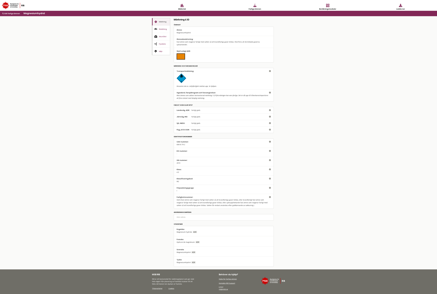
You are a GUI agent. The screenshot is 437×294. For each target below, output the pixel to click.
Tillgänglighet (157, 288)
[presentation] (161, 22)
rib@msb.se (223, 289)
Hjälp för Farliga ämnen (228, 279)
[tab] (161, 21)
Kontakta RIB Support (227, 283)
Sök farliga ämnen (12, 13)
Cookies (171, 288)
